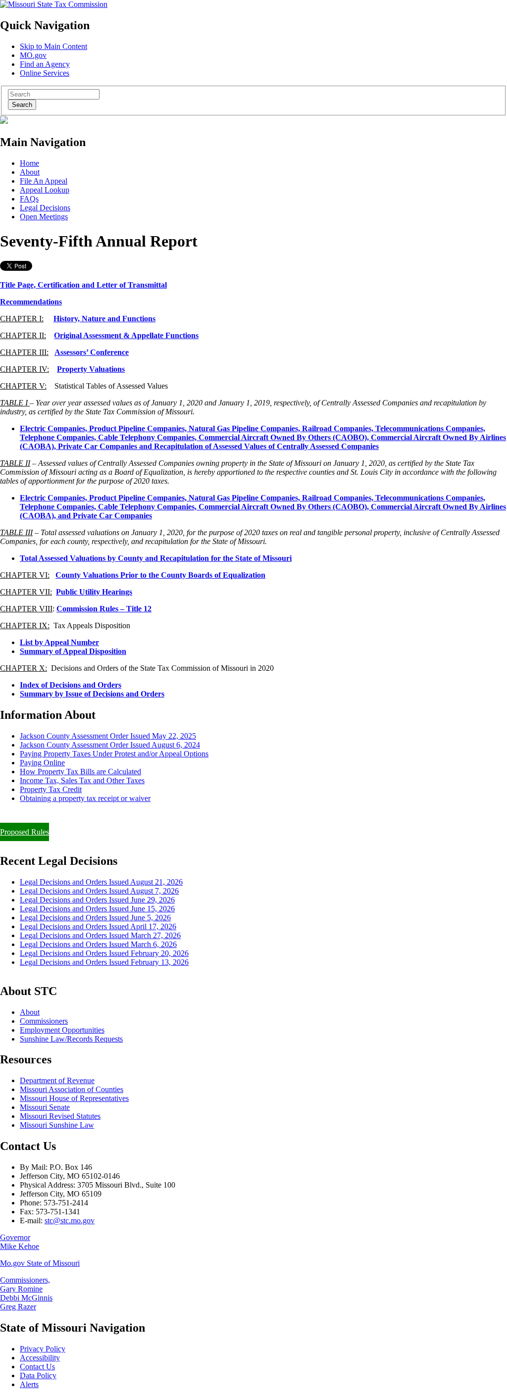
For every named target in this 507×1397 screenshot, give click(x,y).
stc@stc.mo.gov (70, 1220)
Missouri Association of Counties (71, 1089)
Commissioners (44, 1021)
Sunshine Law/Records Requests (71, 1039)
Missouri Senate (45, 1107)
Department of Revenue (57, 1080)
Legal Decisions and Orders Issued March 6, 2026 (98, 944)
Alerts (29, 1384)
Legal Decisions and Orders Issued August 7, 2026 (99, 891)
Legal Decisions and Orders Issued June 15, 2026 (97, 908)
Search (22, 104)
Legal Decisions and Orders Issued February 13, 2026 (104, 962)
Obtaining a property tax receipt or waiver (85, 798)
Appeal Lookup (44, 190)
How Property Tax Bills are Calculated (80, 771)
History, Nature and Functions (104, 318)
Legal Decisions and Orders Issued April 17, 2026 (98, 926)
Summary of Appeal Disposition (73, 651)
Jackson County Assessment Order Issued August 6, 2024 (110, 745)
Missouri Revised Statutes (60, 1116)
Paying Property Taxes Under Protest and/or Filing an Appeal (96, 815)
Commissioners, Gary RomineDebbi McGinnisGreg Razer (26, 1293)
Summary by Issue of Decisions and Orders (92, 694)
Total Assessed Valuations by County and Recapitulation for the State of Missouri (156, 558)
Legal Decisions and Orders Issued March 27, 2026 (100, 935)
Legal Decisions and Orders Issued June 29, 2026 (97, 900)
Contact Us (37, 1366)
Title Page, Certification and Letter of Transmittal (83, 285)
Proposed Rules (24, 832)
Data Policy (38, 1375)
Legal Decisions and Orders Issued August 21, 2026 (101, 882)
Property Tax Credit (51, 789)
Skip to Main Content (53, 46)
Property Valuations (91, 369)
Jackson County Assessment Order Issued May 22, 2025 (108, 736)
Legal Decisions (45, 207)
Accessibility (40, 1357)
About (30, 172)
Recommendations (31, 302)
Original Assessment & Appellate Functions (126, 335)
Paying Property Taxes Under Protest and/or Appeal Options (114, 753)
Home (29, 163)
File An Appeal (43, 181)
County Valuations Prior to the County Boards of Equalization (160, 575)
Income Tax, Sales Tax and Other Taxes (82, 780)
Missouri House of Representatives (74, 1098)
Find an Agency (45, 64)
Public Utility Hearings (94, 592)
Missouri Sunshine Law (57, 1125)
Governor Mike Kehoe (19, 1241)
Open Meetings (44, 216)
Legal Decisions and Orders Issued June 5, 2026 (95, 917)
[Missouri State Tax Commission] (53, 4)
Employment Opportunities (62, 1030)
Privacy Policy (42, 1349)
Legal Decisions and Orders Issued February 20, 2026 (104, 953)
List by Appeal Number (59, 642)
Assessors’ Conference (91, 352)
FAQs (29, 199)
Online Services (44, 73)
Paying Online (42, 762)
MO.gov (33, 55)
